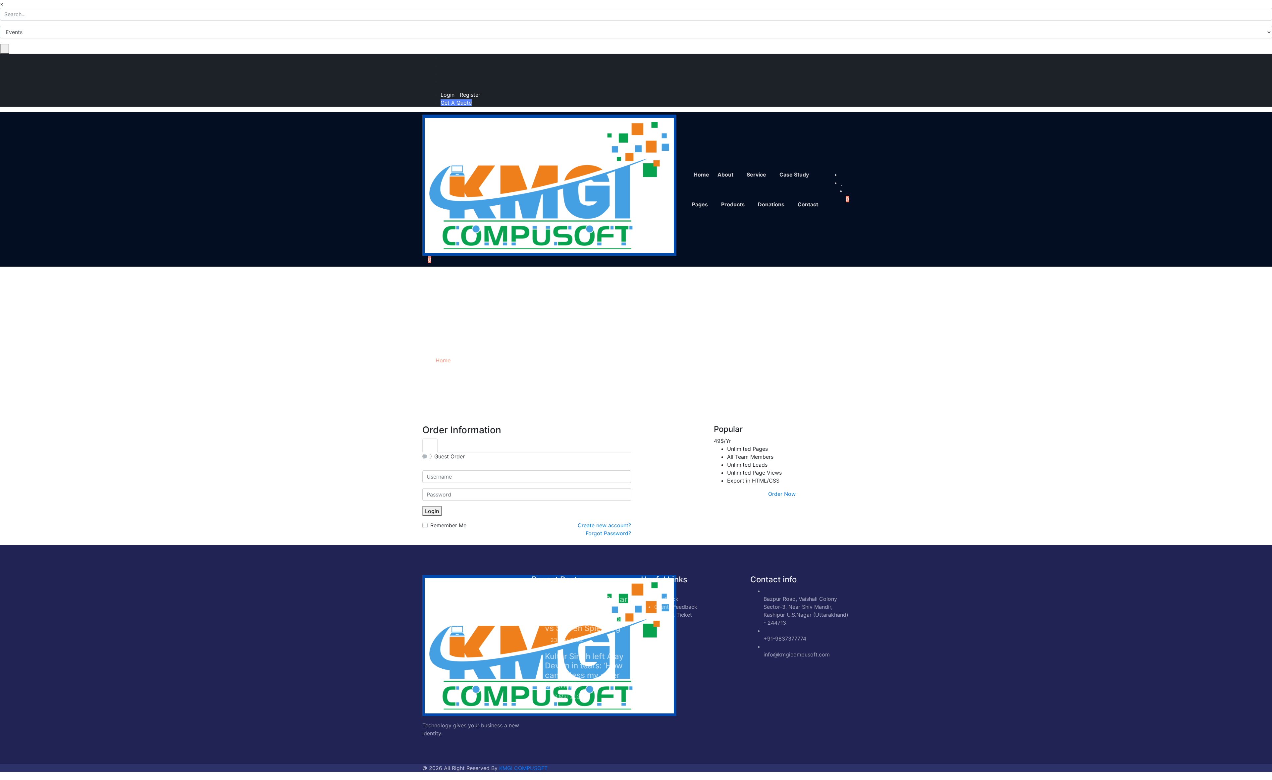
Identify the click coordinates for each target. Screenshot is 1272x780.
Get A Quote (456, 102)
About (725, 174)
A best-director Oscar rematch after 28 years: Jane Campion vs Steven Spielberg (586, 614)
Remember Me (448, 525)
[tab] (430, 445)
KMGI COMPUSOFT (523, 768)
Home (701, 174)
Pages (700, 204)
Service (756, 174)
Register (470, 94)
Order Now (782, 494)
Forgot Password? (608, 533)
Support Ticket (673, 614)
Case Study (794, 174)
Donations (771, 204)
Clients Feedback (675, 606)
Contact (808, 204)
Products (733, 204)
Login (447, 94)
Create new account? (604, 525)
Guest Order (449, 456)
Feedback (666, 599)
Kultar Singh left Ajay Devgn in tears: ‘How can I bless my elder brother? (584, 670)
